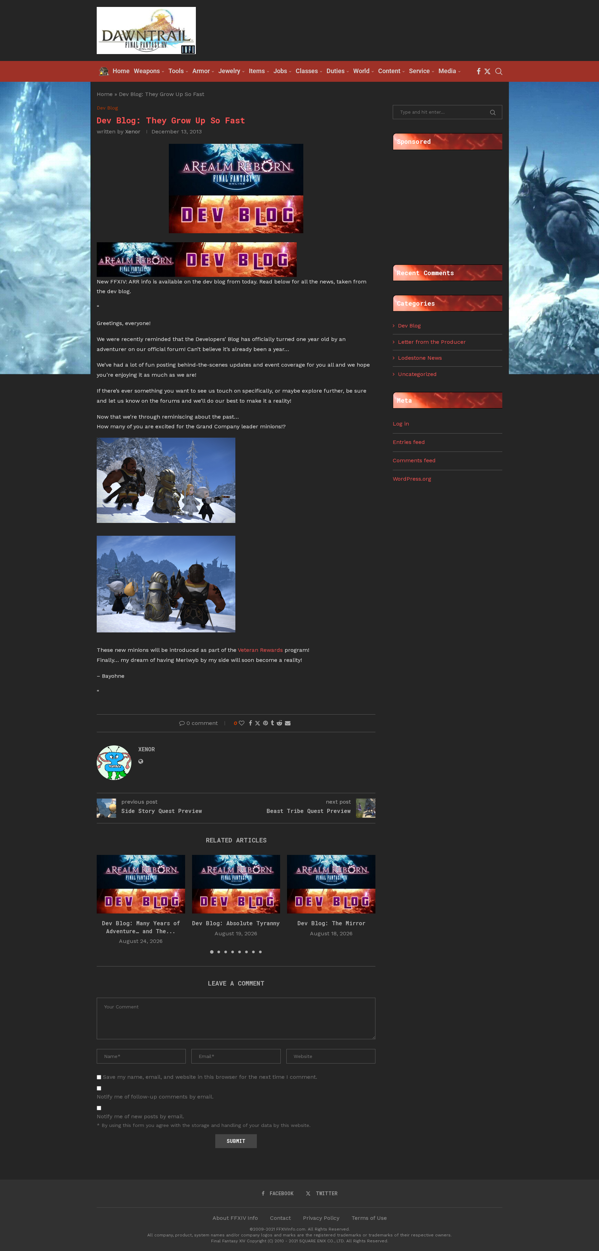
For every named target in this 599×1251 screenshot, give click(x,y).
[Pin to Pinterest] (265, 723)
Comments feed (414, 460)
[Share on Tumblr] (272, 723)
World (361, 71)
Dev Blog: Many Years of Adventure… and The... (141, 926)
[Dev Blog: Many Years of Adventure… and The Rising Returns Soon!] (141, 884)
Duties (336, 71)
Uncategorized (417, 374)
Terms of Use (369, 1218)
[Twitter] (487, 71)
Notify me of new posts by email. (140, 1116)
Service (419, 71)
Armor (201, 71)
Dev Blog (409, 325)
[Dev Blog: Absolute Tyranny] (236, 884)
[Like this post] (241, 723)
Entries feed (409, 442)
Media (447, 71)
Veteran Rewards (260, 650)
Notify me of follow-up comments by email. (155, 1096)
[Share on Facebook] (250, 723)
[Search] (498, 71)
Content (389, 71)
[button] (106, 904)
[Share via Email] (287, 723)
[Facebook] (478, 71)
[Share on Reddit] (279, 723)
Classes (307, 71)
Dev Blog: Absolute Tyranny (236, 923)
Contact (280, 1218)
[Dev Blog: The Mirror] (331, 884)
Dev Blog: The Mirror (331, 923)
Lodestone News (420, 358)
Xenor (132, 131)
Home (105, 94)
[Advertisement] (376, 29)
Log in (401, 423)
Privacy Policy (321, 1218)
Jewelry (229, 71)
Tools (176, 71)
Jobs (280, 71)
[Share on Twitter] (257, 723)
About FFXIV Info (235, 1218)
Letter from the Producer (432, 342)
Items (257, 71)
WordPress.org (412, 478)
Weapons (147, 71)
